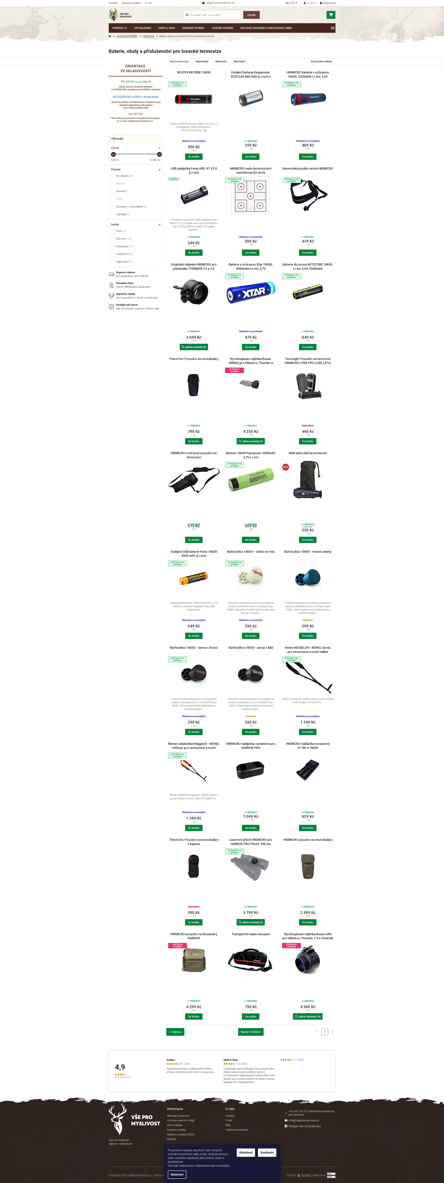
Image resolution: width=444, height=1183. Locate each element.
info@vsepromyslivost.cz (303, 1120)
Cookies (171, 1139)
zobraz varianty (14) (310, 1016)
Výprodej (122, 214)
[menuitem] (119, 28)
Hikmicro (123, 238)
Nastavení (177, 1174)
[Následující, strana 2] (324, 1032)
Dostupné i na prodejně (131, 206)
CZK (292, 3)
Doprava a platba (131, 3)
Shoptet (306, 1175)
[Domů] (111, 36)
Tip (119, 199)
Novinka (122, 191)
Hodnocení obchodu (237, 1129)
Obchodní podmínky (178, 1115)
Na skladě (124, 176)
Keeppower (124, 246)
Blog (228, 1125)
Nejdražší (220, 61)
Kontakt (113, 3)
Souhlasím (267, 1152)
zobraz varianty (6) (252, 441)
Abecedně (239, 61)
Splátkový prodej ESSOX (180, 1134)
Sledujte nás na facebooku (304, 1126)
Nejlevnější (202, 61)
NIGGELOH (124, 254)
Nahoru (177, 1031)
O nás (148, 3)
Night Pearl (124, 262)
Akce (120, 183)
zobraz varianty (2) (252, 922)
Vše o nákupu (174, 1125)
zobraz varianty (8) (195, 347)
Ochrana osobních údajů (181, 1120)
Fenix (120, 231)
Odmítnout (245, 1152)
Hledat (251, 15)
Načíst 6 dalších (251, 1031)
